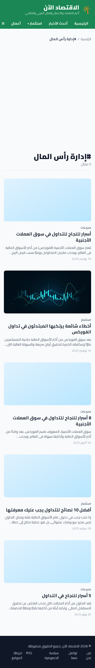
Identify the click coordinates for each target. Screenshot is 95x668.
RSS (29, 653)
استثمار (35, 23)
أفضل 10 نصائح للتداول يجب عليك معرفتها (48, 510)
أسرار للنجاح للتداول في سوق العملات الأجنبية (53, 237)
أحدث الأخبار (58, 23)
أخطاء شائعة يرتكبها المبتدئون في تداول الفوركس (49, 329)
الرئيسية (81, 23)
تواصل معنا (72, 655)
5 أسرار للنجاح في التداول (66, 596)
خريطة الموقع (17, 655)
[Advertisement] (47, 96)
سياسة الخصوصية (52, 655)
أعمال (16, 23)
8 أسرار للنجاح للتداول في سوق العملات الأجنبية (52, 421)
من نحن (88, 655)
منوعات (85, 227)
